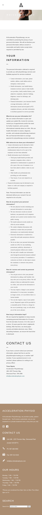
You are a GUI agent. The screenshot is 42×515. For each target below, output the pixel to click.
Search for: (5, 506)
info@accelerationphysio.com (15, 376)
